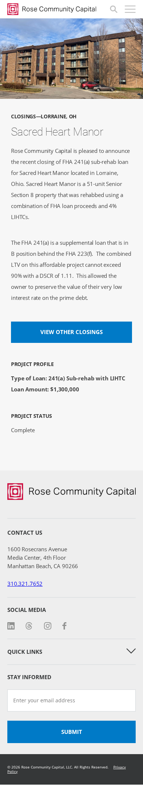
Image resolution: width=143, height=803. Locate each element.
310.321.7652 (25, 583)
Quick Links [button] (24, 651)
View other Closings (71, 332)
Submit (71, 731)
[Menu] (130, 9)
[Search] (113, 9)
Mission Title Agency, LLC (58, 9)
